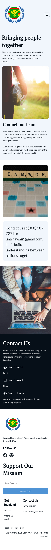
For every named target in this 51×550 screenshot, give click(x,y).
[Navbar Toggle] (47, 15)
